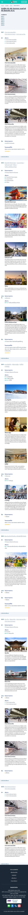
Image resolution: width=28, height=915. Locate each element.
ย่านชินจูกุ (7, 366)
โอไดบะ (15, 165)
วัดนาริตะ (7, 619)
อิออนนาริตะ (12, 619)
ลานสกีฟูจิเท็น (8, 364)
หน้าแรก (2, 5)
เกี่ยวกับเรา (14, 878)
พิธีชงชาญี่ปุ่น (15, 364)
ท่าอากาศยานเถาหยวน (10, 34)
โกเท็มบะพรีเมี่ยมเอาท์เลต (11, 167)
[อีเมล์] (19, 905)
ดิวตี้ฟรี (21, 364)
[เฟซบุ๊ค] (12, 905)
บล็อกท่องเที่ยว (14, 872)
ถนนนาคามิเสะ (20, 163)
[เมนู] (2, 2)
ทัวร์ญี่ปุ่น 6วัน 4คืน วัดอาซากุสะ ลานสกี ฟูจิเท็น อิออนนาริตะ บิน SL (13, 9)
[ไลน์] (8, 905)
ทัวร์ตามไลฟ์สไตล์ (14, 869)
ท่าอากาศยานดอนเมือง (10, 32)
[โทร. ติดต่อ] (15, 905)
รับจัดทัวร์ (14, 875)
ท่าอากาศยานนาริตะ (20, 34)
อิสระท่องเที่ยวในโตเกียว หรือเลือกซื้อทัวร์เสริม (15, 536)
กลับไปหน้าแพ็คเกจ (5, 156)
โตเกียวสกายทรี (8, 165)
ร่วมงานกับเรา (14, 881)
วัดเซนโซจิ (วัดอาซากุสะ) (10, 163)
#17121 (11, 5)
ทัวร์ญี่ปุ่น (6, 5)
